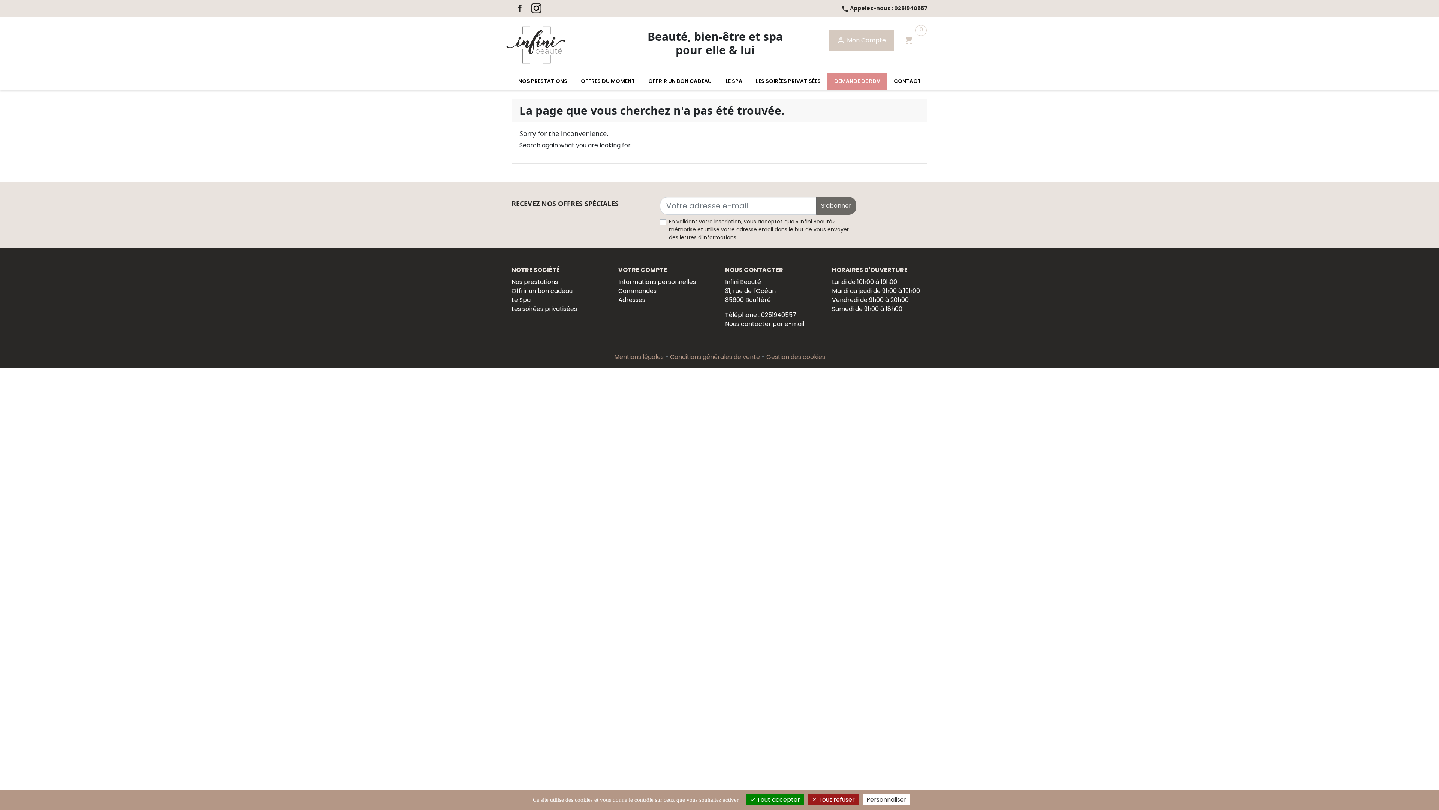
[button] (543, 81)
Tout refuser (836, 799)
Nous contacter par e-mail (764, 324)
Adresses (631, 300)
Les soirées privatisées (544, 308)
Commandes (637, 290)
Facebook (520, 8)
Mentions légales (639, 356)
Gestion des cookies (795, 356)
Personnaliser (886, 799)
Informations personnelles (657, 282)
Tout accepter (777, 799)
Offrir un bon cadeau (542, 290)
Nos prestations (535, 282)
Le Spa (521, 300)
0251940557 (884, 8)
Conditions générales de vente (715, 356)
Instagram (536, 8)
